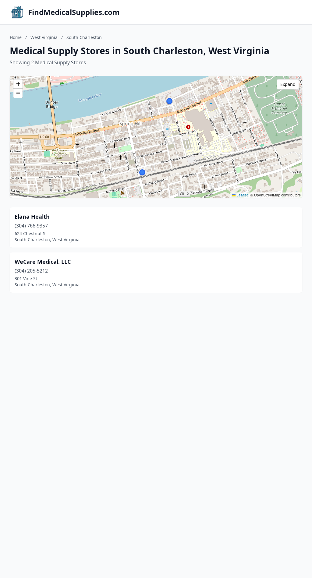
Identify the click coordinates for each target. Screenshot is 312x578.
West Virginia (44, 37)
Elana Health (32, 216)
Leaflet (242, 194)
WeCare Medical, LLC (43, 261)
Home (16, 37)
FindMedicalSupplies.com (74, 12)
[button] (142, 172)
